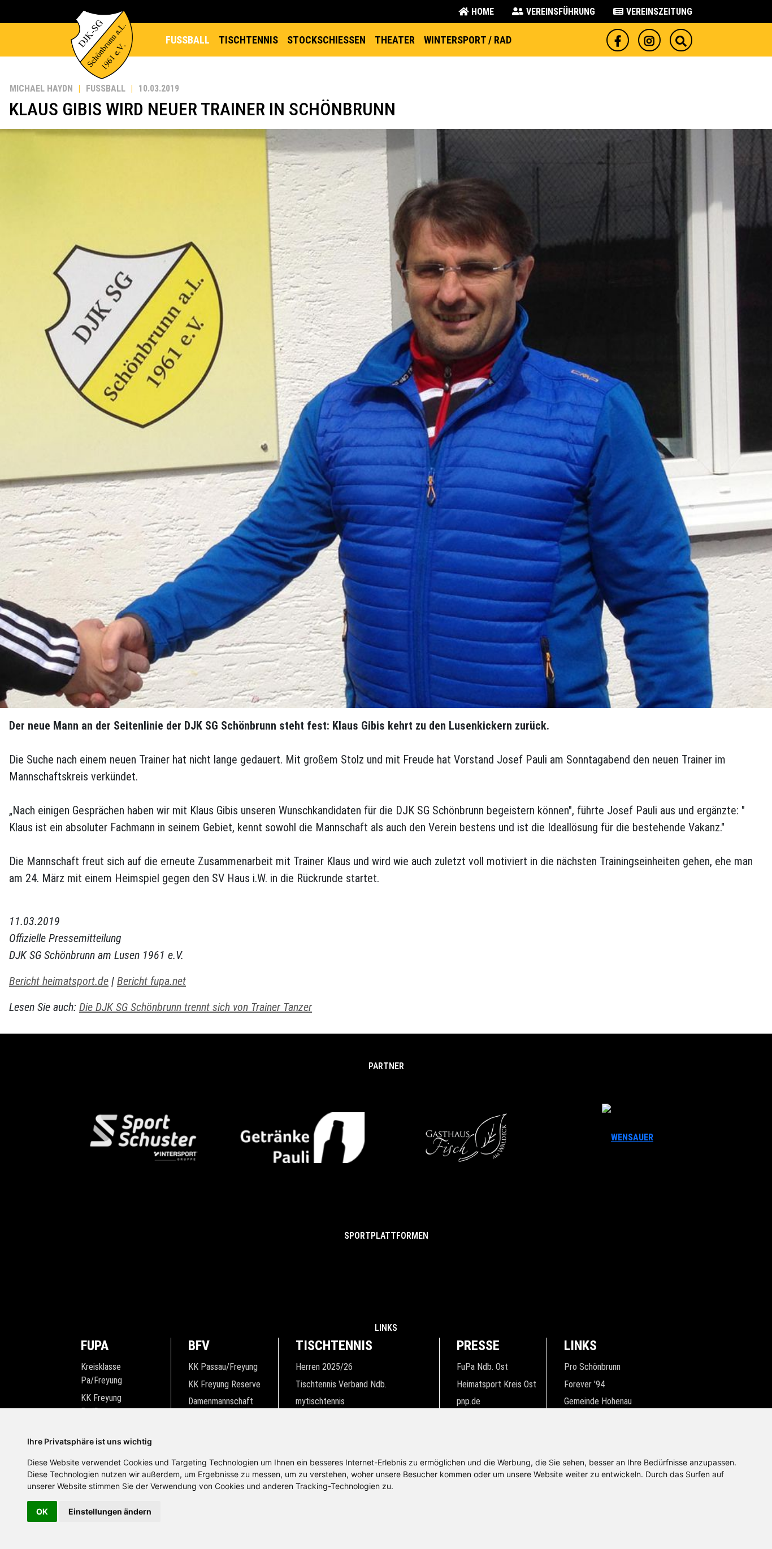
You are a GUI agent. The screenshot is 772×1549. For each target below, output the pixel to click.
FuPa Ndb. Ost (482, 1366)
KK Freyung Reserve (224, 1384)
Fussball (188, 40)
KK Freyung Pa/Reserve (102, 1404)
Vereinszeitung (659, 11)
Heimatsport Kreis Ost (496, 1384)
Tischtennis (248, 40)
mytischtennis (320, 1401)
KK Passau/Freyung (223, 1366)
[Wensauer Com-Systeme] (627, 1137)
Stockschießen (326, 40)
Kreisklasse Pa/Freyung (101, 1373)
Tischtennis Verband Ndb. (341, 1384)
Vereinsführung (560, 11)
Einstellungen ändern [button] (109, 1511)
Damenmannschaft (220, 1401)
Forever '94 (584, 1384)
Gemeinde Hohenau (598, 1401)
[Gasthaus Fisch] (466, 1137)
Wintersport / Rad (467, 40)
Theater (395, 40)
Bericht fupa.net (151, 981)
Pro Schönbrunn (592, 1366)
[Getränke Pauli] (305, 1137)
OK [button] (42, 1511)
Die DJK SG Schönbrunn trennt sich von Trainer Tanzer (195, 1007)
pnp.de (468, 1401)
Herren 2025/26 (324, 1366)
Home (482, 11)
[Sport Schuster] (144, 1137)
